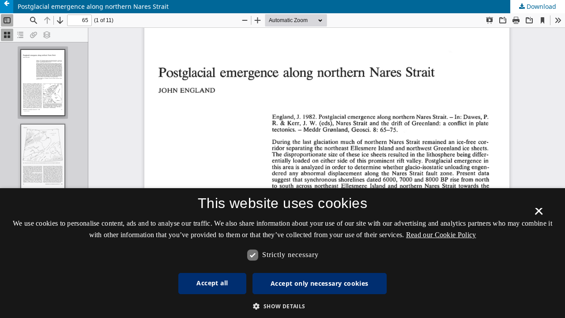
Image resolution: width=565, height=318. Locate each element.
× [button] (539, 214)
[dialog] (282, 253)
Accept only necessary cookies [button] (320, 283)
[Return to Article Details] (6, 6)
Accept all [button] (212, 283)
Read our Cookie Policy (441, 234)
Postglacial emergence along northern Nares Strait (93, 6)
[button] (282, 306)
